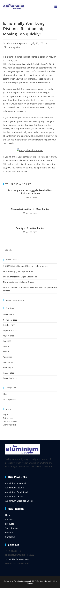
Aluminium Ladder (14, 496)
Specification (11, 528)
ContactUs (10, 537)
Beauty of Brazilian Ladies (30, 228)
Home (8, 515)
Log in (5, 414)
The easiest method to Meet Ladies (30, 209)
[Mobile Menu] (55, 6)
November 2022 (10, 320)
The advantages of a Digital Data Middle (20, 276)
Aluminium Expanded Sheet (18, 500)
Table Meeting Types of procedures (18, 271)
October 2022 (9, 325)
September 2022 (10, 330)
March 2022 (8, 362)
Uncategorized (14, 47)
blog (5, 394)
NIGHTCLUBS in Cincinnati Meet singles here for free (25, 266)
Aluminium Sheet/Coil (16, 483)
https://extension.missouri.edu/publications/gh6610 (28, 64)
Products (9, 523)
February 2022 (9, 367)
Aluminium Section (14, 487)
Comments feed (10, 421)
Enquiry (9, 532)
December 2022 (9, 314)
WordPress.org (9, 424)
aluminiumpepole (16, 43)
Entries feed (8, 418)
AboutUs (9, 519)
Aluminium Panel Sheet (16, 492)
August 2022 (8, 335)
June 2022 (7, 346)
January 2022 (8, 373)
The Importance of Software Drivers (18, 282)
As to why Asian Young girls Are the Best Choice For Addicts (30, 192)
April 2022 (7, 357)
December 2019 (9, 378)
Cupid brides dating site (20, 96)
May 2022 (7, 351)
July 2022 (7, 341)
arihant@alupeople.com (17, 559)
